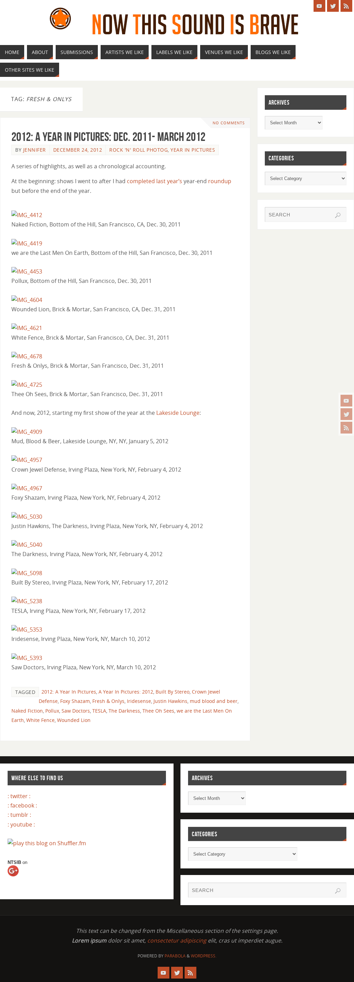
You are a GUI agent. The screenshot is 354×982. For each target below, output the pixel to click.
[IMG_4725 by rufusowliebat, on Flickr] (26, 385)
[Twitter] (346, 414)
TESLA (99, 710)
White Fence (40, 720)
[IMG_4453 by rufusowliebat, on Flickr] (26, 271)
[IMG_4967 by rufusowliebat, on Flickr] (26, 488)
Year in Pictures (192, 149)
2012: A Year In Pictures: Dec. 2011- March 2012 (108, 136)
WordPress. (203, 956)
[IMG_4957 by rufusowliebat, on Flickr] (26, 460)
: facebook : (22, 805)
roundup (219, 181)
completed (141, 181)
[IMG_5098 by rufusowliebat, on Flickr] (26, 573)
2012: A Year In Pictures (68, 691)
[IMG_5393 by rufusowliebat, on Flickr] (26, 658)
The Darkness (124, 710)
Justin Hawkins (170, 701)
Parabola (175, 956)
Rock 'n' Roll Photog (138, 149)
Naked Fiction (27, 710)
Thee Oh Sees (158, 710)
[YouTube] (346, 401)
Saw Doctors (76, 710)
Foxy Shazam (75, 701)
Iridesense (139, 701)
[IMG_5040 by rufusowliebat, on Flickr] (26, 544)
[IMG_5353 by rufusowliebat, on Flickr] (26, 629)
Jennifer (34, 149)
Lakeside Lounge (177, 413)
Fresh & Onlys (108, 701)
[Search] (337, 215)
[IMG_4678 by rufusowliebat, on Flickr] (26, 356)
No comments (229, 122)
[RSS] (346, 428)
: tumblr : (19, 815)
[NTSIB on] (19, 877)
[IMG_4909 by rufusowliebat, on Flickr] (26, 432)
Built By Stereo (172, 691)
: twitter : (19, 796)
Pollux (52, 710)
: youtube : (21, 824)
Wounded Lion (74, 720)
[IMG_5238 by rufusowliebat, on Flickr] (26, 601)
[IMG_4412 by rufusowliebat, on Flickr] (26, 215)
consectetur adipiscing (176, 940)
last (161, 181)
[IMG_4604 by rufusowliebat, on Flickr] (26, 300)
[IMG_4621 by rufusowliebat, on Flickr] (26, 328)
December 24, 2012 (77, 149)
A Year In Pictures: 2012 (126, 691)
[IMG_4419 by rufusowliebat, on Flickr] (26, 243)
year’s (174, 181)
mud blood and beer (213, 701)
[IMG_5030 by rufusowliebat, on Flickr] (26, 516)
